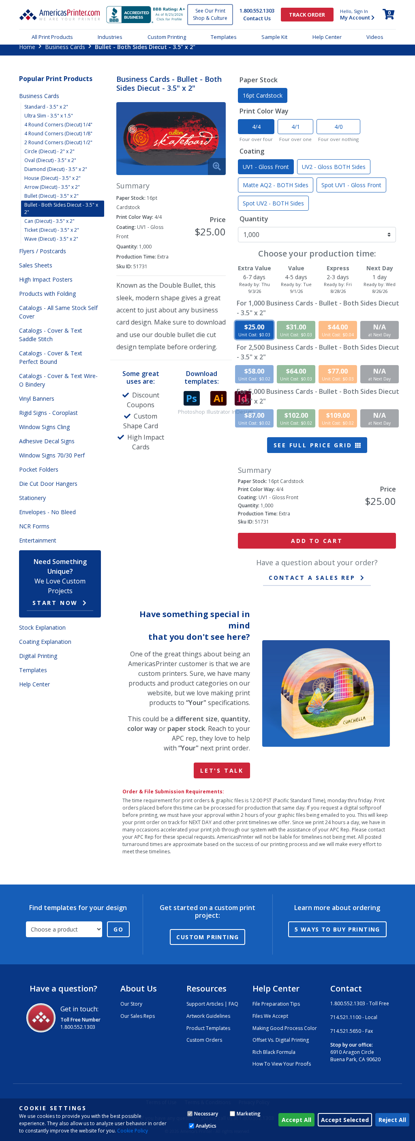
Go (118, 929)
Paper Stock (259, 79)
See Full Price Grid (314, 445)
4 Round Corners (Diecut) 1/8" (58, 133)
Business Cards (65, 47)
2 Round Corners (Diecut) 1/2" (58, 142)
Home (27, 47)
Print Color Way (264, 111)
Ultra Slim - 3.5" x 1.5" (48, 115)
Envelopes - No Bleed (47, 512)
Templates (224, 37)
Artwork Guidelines (208, 1016)
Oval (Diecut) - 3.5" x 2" (50, 160)
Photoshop (191, 411)
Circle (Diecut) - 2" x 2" (49, 151)
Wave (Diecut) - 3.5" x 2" (51, 238)
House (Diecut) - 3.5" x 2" (52, 178)
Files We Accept (270, 1016)
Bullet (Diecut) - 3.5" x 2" (51, 195)
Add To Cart (317, 541)
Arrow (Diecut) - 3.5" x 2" (52, 187)
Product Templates (208, 1028)
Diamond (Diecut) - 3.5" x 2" (55, 169)
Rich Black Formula (273, 1052)
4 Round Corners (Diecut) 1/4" (58, 124)
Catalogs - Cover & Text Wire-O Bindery (58, 380)
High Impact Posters (46, 279)
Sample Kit (274, 37)
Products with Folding (47, 293)
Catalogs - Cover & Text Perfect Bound (50, 357)
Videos (374, 37)
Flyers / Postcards (42, 251)
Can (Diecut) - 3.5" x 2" (49, 221)
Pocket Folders (38, 469)
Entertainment (37, 540)
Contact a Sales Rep (312, 577)
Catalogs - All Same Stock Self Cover (58, 312)
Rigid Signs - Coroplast (48, 413)
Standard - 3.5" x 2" (46, 106)
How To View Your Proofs (281, 1063)
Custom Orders (204, 1039)
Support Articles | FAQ (212, 1003)
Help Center (327, 37)
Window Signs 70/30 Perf (52, 455)
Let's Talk (222, 770)
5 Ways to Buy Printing (337, 929)
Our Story (131, 1003)
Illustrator (218, 411)
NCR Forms (34, 526)
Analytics (206, 1125)
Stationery (32, 498)
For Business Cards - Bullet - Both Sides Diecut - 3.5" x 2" (318, 308)
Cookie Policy (132, 1130)
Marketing (249, 1113)
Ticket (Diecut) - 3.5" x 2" (51, 229)
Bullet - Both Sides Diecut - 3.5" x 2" (61, 208)
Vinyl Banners (36, 398)
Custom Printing (167, 37)
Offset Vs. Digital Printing (280, 1039)
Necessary (206, 1113)
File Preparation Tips (276, 1003)
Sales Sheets (35, 265)
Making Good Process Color (284, 1028)
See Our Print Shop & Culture (210, 14)
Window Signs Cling (44, 427)
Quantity (254, 218)
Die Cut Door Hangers (48, 483)
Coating (252, 151)
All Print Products (52, 37)
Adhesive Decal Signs (47, 441)
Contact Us (257, 18)
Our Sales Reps (137, 1016)
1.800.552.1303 (257, 10)
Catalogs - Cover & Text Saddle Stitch (50, 335)
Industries (110, 37)
